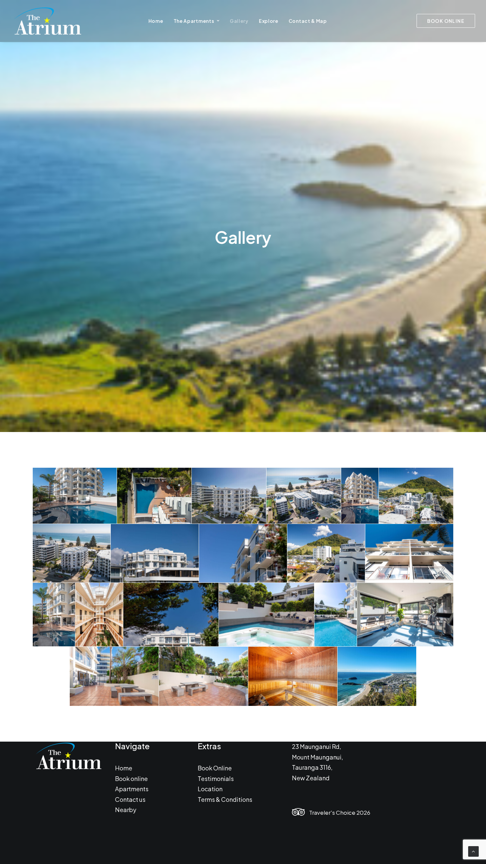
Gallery (239, 21)
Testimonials (216, 778)
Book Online (215, 768)
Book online (131, 778)
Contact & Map (308, 21)
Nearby (125, 809)
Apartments (131, 789)
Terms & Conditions (225, 799)
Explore (268, 21)
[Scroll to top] (473, 850)
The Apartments (194, 21)
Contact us (130, 799)
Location (210, 789)
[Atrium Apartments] (47, 21)
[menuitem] (156, 21)
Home (155, 21)
